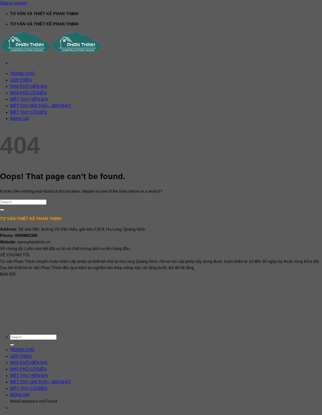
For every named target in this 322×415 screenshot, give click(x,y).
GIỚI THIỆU (21, 80)
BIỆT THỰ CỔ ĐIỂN (28, 112)
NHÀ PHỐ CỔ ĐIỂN (28, 93)
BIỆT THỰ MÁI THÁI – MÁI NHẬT (40, 106)
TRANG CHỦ (22, 73)
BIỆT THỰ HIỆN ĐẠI (29, 99)
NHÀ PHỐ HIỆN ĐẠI (28, 86)
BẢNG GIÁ (19, 118)
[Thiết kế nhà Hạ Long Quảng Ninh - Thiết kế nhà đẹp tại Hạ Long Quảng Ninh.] (51, 53)
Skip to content (13, 3)
